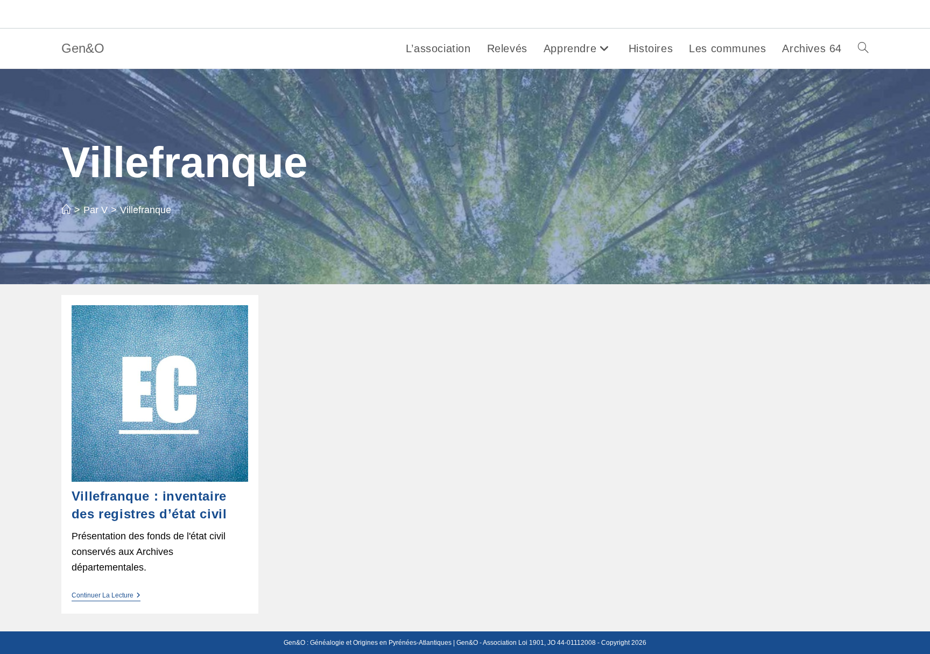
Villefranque (145, 210)
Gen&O (82, 48)
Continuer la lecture (106, 596)
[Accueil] (66, 210)
